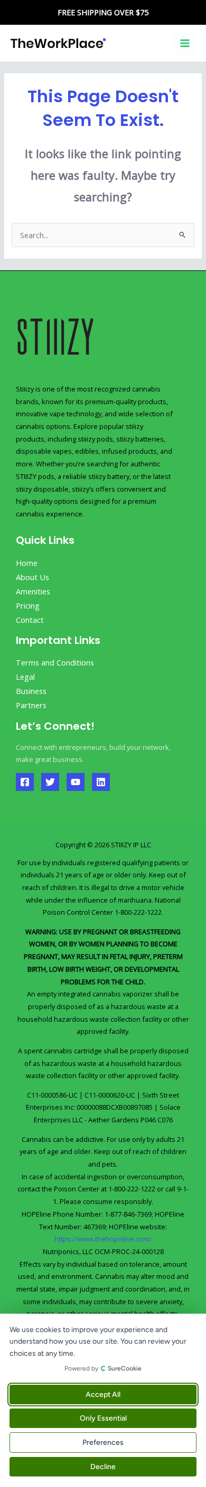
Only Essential (103, 1418)
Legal (25, 676)
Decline (103, 1466)
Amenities (33, 591)
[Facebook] (25, 782)
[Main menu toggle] (184, 43)
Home (27, 562)
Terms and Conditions (55, 662)
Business (31, 691)
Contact (30, 619)
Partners (31, 705)
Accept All (103, 1394)
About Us (32, 577)
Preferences (103, 1442)
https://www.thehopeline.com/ (103, 1239)
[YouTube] (76, 782)
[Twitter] (50, 782)
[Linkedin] (101, 782)
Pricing (28, 605)
